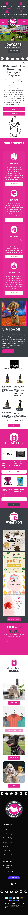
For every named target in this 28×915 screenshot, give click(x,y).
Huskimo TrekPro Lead (7, 462)
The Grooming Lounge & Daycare (15, 903)
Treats (14, 785)
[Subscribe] (23, 642)
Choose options (7, 471)
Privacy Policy (7, 850)
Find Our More (14, 183)
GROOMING (14, 113)
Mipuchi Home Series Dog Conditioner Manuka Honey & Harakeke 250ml (7, 415)
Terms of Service (8, 854)
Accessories (14, 758)
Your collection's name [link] (14, 730)
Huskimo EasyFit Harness (6, 490)
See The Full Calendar (14, 619)
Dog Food (14, 702)
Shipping (5, 846)
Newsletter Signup (8, 834)
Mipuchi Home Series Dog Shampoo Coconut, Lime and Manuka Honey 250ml (19, 390)
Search (5, 829)
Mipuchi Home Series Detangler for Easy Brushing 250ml (20, 416)
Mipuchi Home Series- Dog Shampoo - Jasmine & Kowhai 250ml (7, 389)
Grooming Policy (8, 842)
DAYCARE (14, 109)
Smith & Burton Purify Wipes (19, 462)
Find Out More (14, 51)
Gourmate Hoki (19, 489)
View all (14, 425)
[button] (3, 22)
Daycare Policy (7, 838)
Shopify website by (14, 905)
